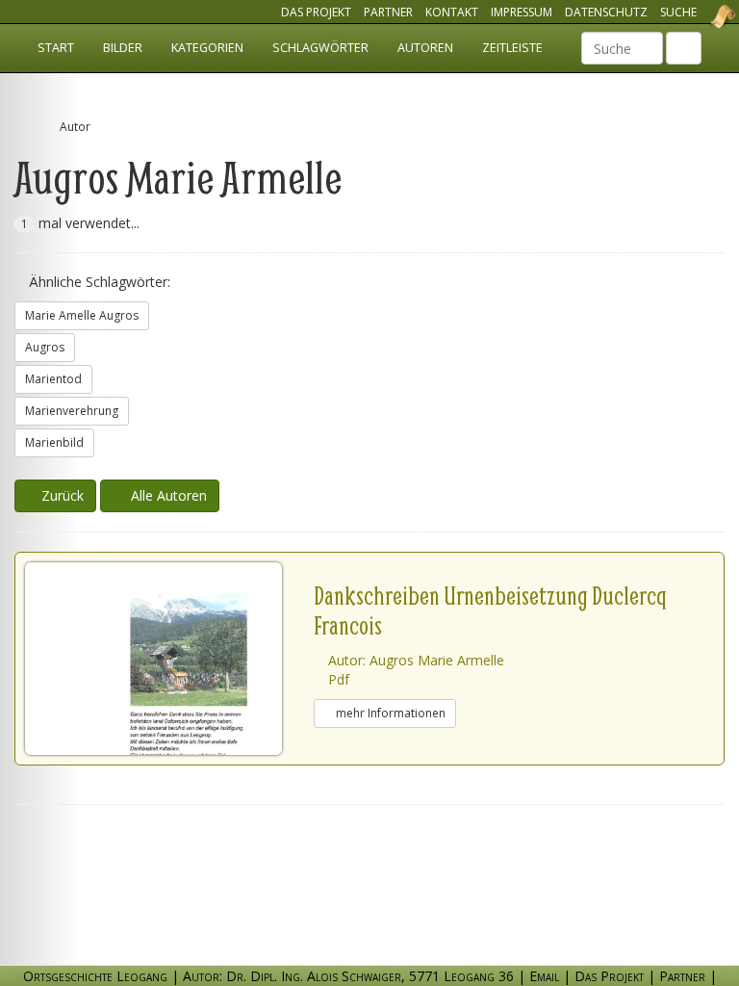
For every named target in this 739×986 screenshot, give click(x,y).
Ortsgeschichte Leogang (698, 16)
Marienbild (54, 442)
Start (56, 47)
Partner (388, 12)
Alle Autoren (165, 495)
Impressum (521, 12)
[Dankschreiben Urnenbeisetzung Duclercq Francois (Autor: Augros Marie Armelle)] (169, 658)
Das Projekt (316, 12)
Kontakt (451, 12)
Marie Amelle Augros (82, 315)
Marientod (53, 379)
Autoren (425, 47)
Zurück (61, 495)
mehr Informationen (389, 713)
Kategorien (207, 47)
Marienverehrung (71, 410)
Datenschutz (606, 12)
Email (544, 976)
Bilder (122, 47)
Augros (44, 347)
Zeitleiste (512, 47)
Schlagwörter (320, 47)
